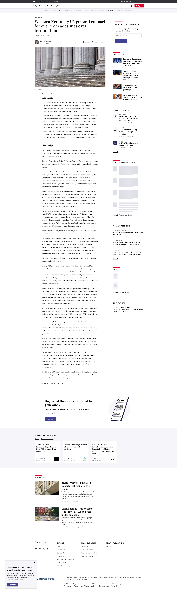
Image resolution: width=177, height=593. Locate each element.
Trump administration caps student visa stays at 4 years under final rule (77, 512)
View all (115, 152)
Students (101, 10)
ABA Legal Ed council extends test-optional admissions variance (127, 243)
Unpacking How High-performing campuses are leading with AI (129, 118)
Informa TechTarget (96, 577)
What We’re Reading (63, 566)
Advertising (84, 546)
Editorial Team (61, 550)
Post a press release (125, 215)
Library (64, 6)
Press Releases (78, 6)
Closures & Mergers (58, 10)
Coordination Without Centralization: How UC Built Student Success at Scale (128, 309)
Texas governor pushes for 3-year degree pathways (132, 87)
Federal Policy (69, 10)
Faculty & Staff (110, 10)
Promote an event (125, 292)
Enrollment (119, 10)
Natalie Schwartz (45, 41)
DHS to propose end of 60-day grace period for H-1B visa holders (132, 97)
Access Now (12, 584)
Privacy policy (68, 586)
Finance (47, 10)
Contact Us (60, 553)
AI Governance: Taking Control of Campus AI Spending (128, 132)
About (59, 546)
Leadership (93, 10)
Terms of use (78, 586)
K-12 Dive (56, 1)
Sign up (140, 6)
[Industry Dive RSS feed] (48, 549)
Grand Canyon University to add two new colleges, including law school (128, 253)
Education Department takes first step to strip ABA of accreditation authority (132, 62)
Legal (86, 10)
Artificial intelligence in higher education (128, 144)
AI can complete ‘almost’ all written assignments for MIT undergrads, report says (131, 75)
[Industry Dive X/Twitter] (44, 549)
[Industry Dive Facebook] (40, 549)
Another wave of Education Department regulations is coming (76, 486)
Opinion (57, 6)
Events (70, 6)
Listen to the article (53, 94)
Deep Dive (50, 6)
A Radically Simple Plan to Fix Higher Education (128, 233)
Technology (128, 10)
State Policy (79, 10)
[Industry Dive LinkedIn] (36, 549)
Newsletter (60, 556)
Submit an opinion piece (89, 553)
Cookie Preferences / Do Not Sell (107, 586)
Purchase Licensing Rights (65, 559)
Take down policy (89, 586)
